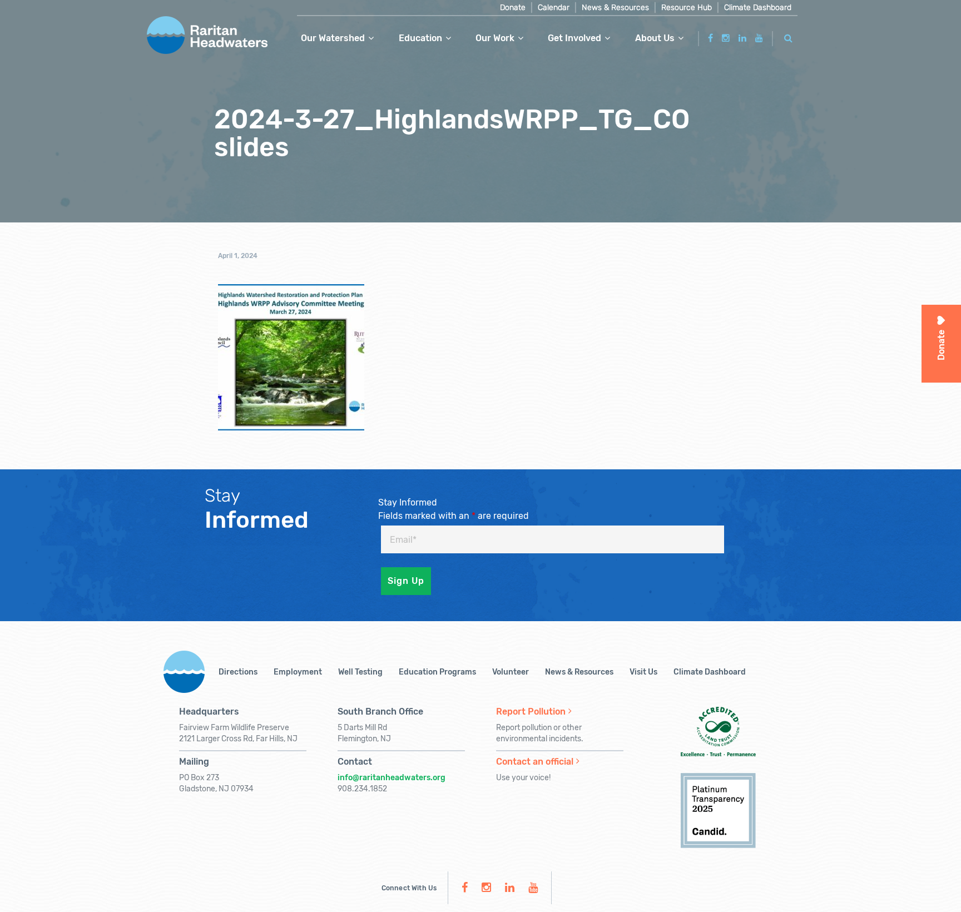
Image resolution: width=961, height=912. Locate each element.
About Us (655, 38)
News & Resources (615, 7)
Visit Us (643, 672)
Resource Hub (686, 7)
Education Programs (437, 672)
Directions (238, 672)
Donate (513, 7)
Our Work (494, 38)
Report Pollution (531, 711)
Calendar (553, 7)
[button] (788, 36)
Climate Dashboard (757, 7)
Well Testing (360, 672)
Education (420, 38)
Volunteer (510, 672)
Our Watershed (333, 38)
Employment (298, 672)
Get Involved (574, 38)
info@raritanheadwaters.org (391, 777)
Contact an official (534, 761)
